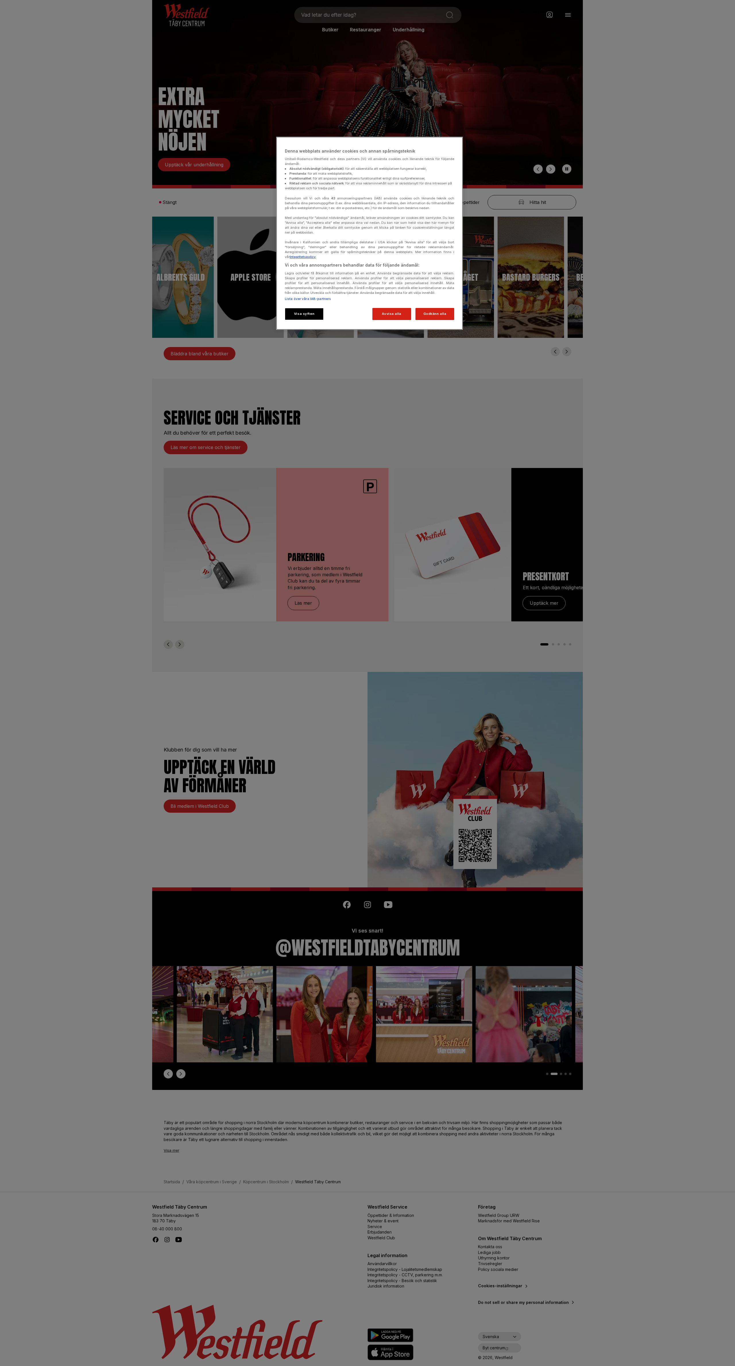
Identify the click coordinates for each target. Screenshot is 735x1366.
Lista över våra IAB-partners (308, 299)
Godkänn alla (434, 314)
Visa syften (304, 314)
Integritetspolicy (303, 257)
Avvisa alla (391, 314)
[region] (369, 233)
